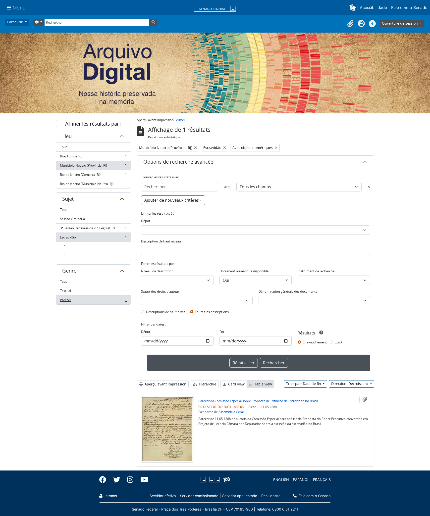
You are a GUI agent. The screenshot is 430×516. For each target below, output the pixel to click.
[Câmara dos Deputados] (203, 479)
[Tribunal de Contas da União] (225, 479)
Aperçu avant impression (165, 384)
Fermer (179, 120)
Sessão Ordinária (93, 220)
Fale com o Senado (409, 7)
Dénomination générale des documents (288, 291)
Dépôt (145, 221)
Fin (221, 331)
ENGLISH (281, 479)
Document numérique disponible (244, 271)
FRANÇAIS (322, 479)
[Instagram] (130, 479)
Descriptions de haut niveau (166, 312)
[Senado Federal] (215, 9)
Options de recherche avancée (178, 161)
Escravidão (93, 238)
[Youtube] (142, 479)
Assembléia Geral (231, 412)
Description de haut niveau (161, 241)
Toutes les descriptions (212, 312)
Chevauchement (315, 342)
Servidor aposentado (239, 496)
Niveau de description (157, 271)
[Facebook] (104, 479)
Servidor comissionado (199, 496)
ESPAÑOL (301, 479)
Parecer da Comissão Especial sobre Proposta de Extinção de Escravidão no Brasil (258, 401)
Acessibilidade (373, 7)
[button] (353, 7)
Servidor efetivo (163, 496)
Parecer (93, 301)
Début (145, 331)
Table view (262, 384)
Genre (69, 270)
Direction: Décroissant (350, 383)
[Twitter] (117, 479)
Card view (236, 384)
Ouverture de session (400, 23)
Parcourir (15, 22)
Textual (93, 291)
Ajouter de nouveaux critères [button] (171, 200)
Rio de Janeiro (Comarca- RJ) (93, 175)
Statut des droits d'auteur (160, 291)
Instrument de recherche (316, 271)
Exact (338, 342)
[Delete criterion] (369, 186)
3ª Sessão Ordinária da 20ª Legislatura (93, 229)
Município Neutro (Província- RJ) (93, 166)
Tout (63, 147)
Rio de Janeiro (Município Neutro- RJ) (93, 185)
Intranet (110, 496)
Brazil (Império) (93, 157)
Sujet (68, 198)
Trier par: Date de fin (304, 383)
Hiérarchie (207, 384)
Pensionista (270, 496)
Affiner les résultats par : (93, 123)
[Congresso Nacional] (214, 479)
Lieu (67, 136)
